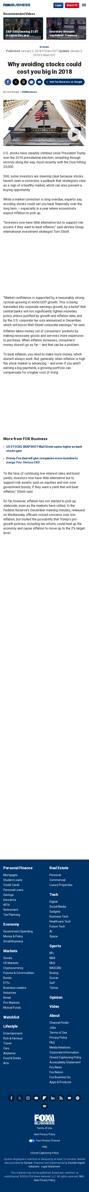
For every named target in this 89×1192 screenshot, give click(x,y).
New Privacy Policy (44, 1134)
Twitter (15, 82)
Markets (10, 951)
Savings (8, 894)
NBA (52, 958)
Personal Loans (13, 890)
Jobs (52, 1027)
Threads (23, 82)
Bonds (7, 977)
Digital (53, 901)
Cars (6, 1048)
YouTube (36, 1098)
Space (53, 936)
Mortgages (10, 875)
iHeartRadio (44, 1106)
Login (58, 5)
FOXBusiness (29, 92)
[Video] (44, 123)
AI (50, 931)
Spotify (77, 1098)
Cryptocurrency (13, 968)
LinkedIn (52, 1098)
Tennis (53, 987)
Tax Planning (11, 914)
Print (31, 82)
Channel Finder (59, 1022)
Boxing (53, 973)
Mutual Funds (12, 1007)
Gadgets (54, 911)
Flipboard (44, 1098)
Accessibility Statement (65, 1062)
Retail (7, 997)
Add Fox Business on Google (66, 82)
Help (44, 1146)
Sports (55, 946)
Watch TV (72, 5)
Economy (11, 924)
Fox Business (16, 5)
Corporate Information (64, 1052)
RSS (61, 1098)
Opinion (56, 997)
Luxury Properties (60, 885)
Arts (6, 1063)
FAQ (52, 1042)
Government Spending (18, 931)
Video (54, 1006)
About (54, 1015)
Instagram (28, 1098)
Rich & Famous (13, 1038)
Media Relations (59, 1047)
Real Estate (58, 868)
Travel (7, 1043)
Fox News (55, 1067)
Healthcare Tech (60, 921)
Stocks (44, 47)
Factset (28, 1162)
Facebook (8, 82)
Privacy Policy (58, 1037)
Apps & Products (60, 1082)
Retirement (10, 909)
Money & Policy (13, 936)
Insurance (9, 899)
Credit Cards (11, 885)
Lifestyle (10, 1026)
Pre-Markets (11, 1002)
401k (6, 904)
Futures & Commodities (18, 973)
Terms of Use (58, 1032)
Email (39, 82)
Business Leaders (14, 987)
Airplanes (9, 1053)
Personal (55, 875)
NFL (51, 953)
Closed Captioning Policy (65, 1057)
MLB (52, 963)
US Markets (10, 963)
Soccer (54, 977)
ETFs (6, 982)
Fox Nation (56, 1072)
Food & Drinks (12, 1058)
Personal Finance (17, 868)
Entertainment (12, 1033)
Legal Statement (50, 1166)
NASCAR (55, 968)
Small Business (13, 941)
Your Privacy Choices (48, 1140)
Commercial (57, 880)
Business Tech (58, 916)
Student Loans (12, 880)
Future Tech (57, 926)
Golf (52, 982)
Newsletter (69, 1098)
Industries (9, 992)
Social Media (57, 906)
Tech (53, 894)
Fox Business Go (60, 1077)
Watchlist (11, 1017)
